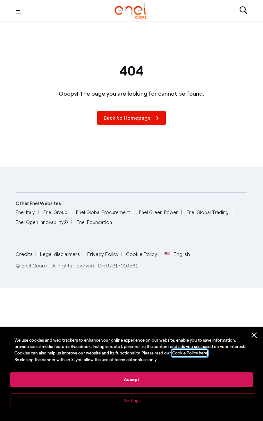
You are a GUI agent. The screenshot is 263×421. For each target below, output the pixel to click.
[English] (131, 11)
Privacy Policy (103, 254)
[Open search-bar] (243, 11)
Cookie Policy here (189, 353)
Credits (24, 254)
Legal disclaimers (60, 254)
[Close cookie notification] (254, 335)
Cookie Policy (141, 254)
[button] (18, 10)
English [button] (182, 254)
